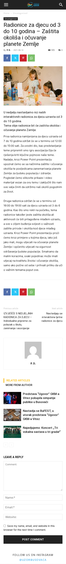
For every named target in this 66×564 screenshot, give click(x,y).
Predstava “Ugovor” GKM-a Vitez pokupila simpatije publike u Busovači (41, 398)
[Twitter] (15, 58)
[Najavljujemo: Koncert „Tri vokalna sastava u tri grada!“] (12, 432)
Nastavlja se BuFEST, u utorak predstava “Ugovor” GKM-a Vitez (41, 415)
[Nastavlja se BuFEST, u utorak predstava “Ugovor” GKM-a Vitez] (12, 415)
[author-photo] (33, 358)
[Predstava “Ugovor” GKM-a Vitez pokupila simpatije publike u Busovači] (12, 398)
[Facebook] (7, 58)
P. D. (9, 50)
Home (7, 13)
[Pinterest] (23, 58)
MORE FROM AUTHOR (19, 385)
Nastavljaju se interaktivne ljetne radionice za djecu (52, 317)
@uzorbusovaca (33, 560)
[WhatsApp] (31, 58)
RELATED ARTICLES (18, 380)
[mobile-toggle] (6, 5)
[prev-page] (6, 445)
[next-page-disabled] (11, 445)
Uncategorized (20, 13)
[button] (61, 5)
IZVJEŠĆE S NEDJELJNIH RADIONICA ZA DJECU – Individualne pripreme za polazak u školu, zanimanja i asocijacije (18, 321)
